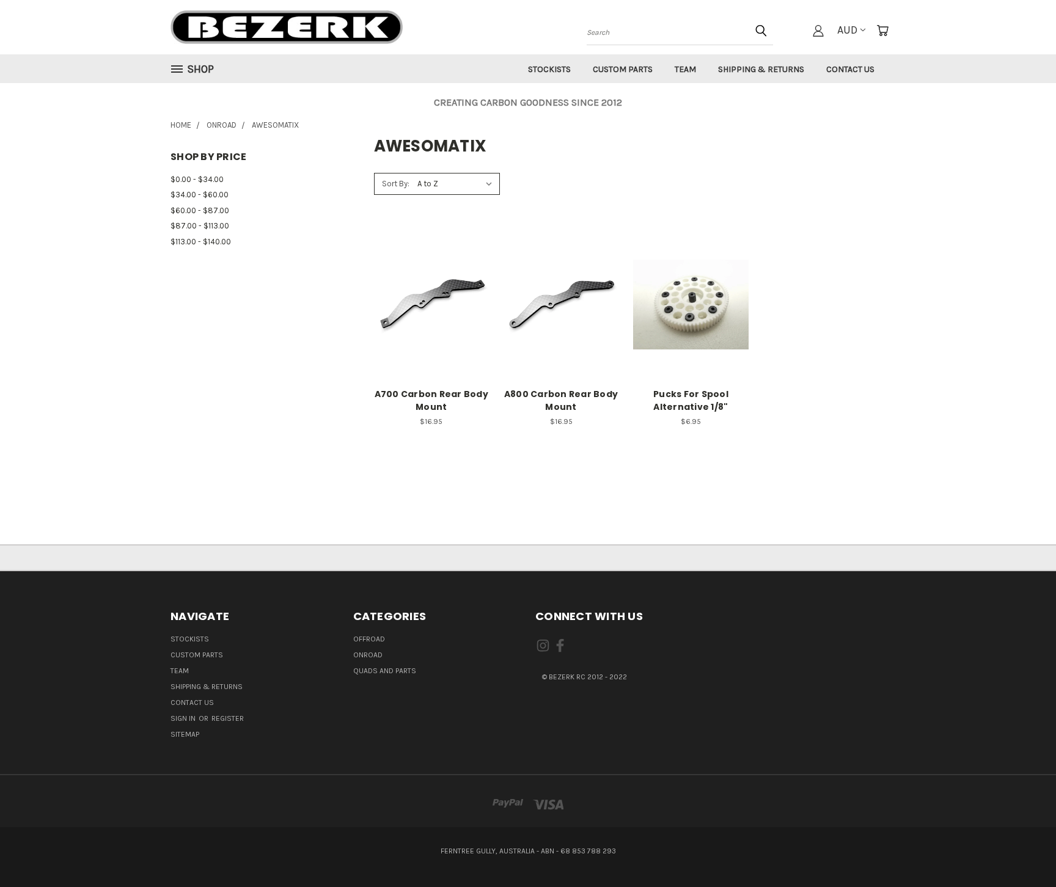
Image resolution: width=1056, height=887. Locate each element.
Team (685, 69)
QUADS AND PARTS (384, 670)
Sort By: (395, 183)
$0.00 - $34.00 (197, 179)
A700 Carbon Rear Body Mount (431, 400)
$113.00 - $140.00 (200, 241)
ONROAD (368, 655)
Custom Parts (623, 69)
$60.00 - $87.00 (199, 210)
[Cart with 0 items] (882, 30)
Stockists (549, 69)
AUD (847, 30)
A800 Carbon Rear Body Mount (561, 400)
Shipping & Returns (761, 69)
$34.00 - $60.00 (199, 194)
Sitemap (184, 734)
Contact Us (850, 69)
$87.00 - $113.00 (199, 225)
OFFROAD (369, 639)
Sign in (183, 718)
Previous (1022, 848)
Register (227, 718)
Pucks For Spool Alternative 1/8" (690, 400)
